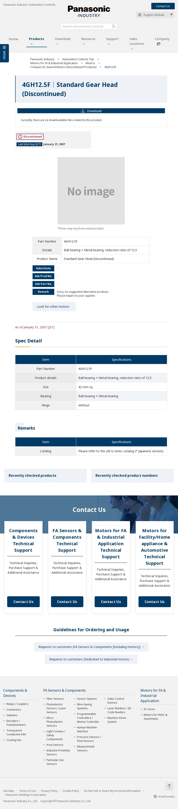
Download (62, 39)
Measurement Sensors (85, 748)
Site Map (8, 791)
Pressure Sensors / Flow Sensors (89, 739)
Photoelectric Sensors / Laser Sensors (56, 708)
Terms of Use (27, 791)
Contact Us (163, 6)
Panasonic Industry (42, 59)
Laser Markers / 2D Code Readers (119, 710)
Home (13, 39)
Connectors (14, 709)
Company (162, 39)
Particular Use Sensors (55, 762)
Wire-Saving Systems (84, 706)
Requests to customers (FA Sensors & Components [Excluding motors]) (89, 647)
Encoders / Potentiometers (16, 723)
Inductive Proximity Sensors (58, 752)
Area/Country (166, 796)
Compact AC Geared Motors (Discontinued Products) (63, 67)
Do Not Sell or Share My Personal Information (112, 791)
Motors (90, 63)
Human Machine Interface (87, 729)
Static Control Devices (115, 700)
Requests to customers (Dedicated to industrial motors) (89, 659)
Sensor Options (87, 699)
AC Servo (149, 709)
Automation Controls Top (78, 59)
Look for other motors (53, 306)
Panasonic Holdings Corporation (25, 795)
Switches (12, 715)
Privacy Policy (49, 791)
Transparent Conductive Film (16, 732)
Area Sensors (54, 745)
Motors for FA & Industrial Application (54, 63)
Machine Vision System (116, 720)
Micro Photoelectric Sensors (54, 722)
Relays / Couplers (17, 704)
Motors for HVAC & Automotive (155, 717)
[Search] (114, 26)
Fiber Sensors (55, 699)
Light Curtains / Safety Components (55, 735)
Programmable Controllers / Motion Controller (88, 718)
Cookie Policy (71, 791)
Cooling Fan (14, 740)
